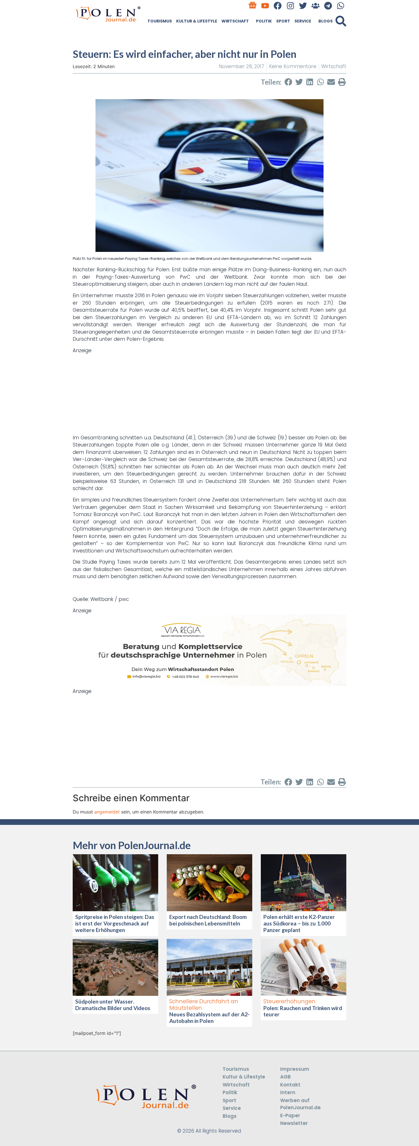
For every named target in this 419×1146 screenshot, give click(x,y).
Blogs (325, 21)
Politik (264, 21)
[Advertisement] (209, 394)
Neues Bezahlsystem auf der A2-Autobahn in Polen (209, 1017)
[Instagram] (290, 5)
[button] (340, 21)
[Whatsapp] (340, 5)
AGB (285, 1076)
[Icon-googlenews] (252, 5)
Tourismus (159, 21)
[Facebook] (277, 5)
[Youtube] (265, 5)
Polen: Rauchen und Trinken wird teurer (302, 1011)
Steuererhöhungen (289, 1001)
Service (302, 21)
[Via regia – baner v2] (209, 684)
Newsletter (294, 1123)
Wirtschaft (235, 21)
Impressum (294, 1069)
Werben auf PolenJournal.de (300, 1104)
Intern (287, 1092)
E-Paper (290, 1115)
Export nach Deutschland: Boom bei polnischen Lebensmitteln (208, 920)
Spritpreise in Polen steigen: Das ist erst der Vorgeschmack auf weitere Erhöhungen (114, 923)
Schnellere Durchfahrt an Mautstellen (203, 1005)
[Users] (315, 5)
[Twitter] (302, 5)
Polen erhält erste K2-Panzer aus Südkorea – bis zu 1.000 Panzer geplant (299, 923)
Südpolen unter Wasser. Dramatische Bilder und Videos (112, 1004)
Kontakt (290, 1084)
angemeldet (107, 812)
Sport (283, 21)
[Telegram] (328, 5)
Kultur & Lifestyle (196, 21)
